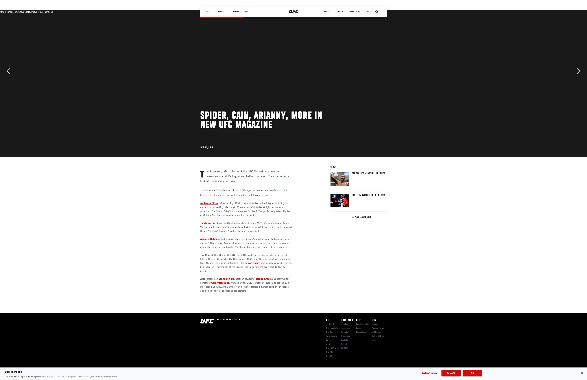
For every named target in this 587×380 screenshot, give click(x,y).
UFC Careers (331, 332)
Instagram (345, 328)
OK (472, 373)
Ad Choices (376, 332)
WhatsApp (345, 336)
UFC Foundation (333, 328)
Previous (9, 71)
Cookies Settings (429, 373)
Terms (374, 324)
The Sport (330, 324)
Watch (340, 11)
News (247, 11)
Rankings (221, 11)
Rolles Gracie (264, 279)
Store (328, 344)
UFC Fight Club (332, 348)
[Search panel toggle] (376, 11)
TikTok (344, 344)
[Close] (582, 373)
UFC (327, 320)
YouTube (344, 340)
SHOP (368, 11)
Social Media (347, 320)
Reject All (451, 373)
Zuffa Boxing (354, 11)
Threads (344, 332)
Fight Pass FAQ (363, 324)
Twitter (344, 348)
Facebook (345, 324)
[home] (293, 11)
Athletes (235, 11)
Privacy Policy (377, 328)
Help (358, 320)
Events (208, 11)
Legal (374, 320)
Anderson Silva (209, 203)
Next (577, 71)
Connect (327, 11)
